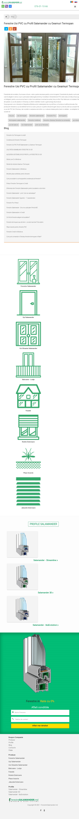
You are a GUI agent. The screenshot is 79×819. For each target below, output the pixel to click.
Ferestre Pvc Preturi (12, 203)
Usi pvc (11, 116)
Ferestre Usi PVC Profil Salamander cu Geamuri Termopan (24, 145)
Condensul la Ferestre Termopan (16, 140)
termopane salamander (17, 120)
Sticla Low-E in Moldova (13, 159)
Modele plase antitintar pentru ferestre (18, 174)
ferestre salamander (37, 116)
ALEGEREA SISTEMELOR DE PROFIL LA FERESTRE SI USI (24, 154)
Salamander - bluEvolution (18, 794)
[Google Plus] (15, 29)
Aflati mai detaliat (40, 725)
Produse (12, 740)
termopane (63, 116)
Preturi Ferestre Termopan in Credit (17, 183)
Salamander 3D (14, 792)
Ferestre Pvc (51, 116)
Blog (12, 17)
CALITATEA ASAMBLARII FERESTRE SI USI (19, 149)
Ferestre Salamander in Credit (15, 212)
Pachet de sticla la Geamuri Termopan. (18, 164)
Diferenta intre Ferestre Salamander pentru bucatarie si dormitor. (26, 188)
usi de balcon (13, 125)
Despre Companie (16, 737)
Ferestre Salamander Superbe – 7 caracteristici (20, 198)
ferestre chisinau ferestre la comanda (56, 120)
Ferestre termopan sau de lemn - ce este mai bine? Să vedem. (25, 222)
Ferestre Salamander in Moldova (16, 169)
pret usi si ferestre (41, 125)
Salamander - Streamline (18, 789)
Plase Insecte (28, 473)
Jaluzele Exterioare (28, 508)
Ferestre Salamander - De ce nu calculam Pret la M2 (22, 207)
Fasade (28, 411)
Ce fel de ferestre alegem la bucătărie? (18, 217)
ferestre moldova (34, 120)
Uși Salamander (28, 317)
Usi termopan (22, 116)
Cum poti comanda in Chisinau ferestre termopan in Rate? (23, 236)
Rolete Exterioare (28, 442)
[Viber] (6, 6)
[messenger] (10, 6)
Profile (11, 742)
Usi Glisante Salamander (28, 348)
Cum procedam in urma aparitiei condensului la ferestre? (23, 178)
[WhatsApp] (3, 6)
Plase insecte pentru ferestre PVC (16, 227)
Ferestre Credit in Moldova (14, 232)
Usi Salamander (26, 125)
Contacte (12, 748)
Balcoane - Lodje (28, 379)
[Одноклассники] (10, 29)
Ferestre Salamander (28, 286)
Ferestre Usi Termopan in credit (16, 135)
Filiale (11, 750)
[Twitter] (6, 29)
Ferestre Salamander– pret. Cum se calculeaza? (20, 193)
